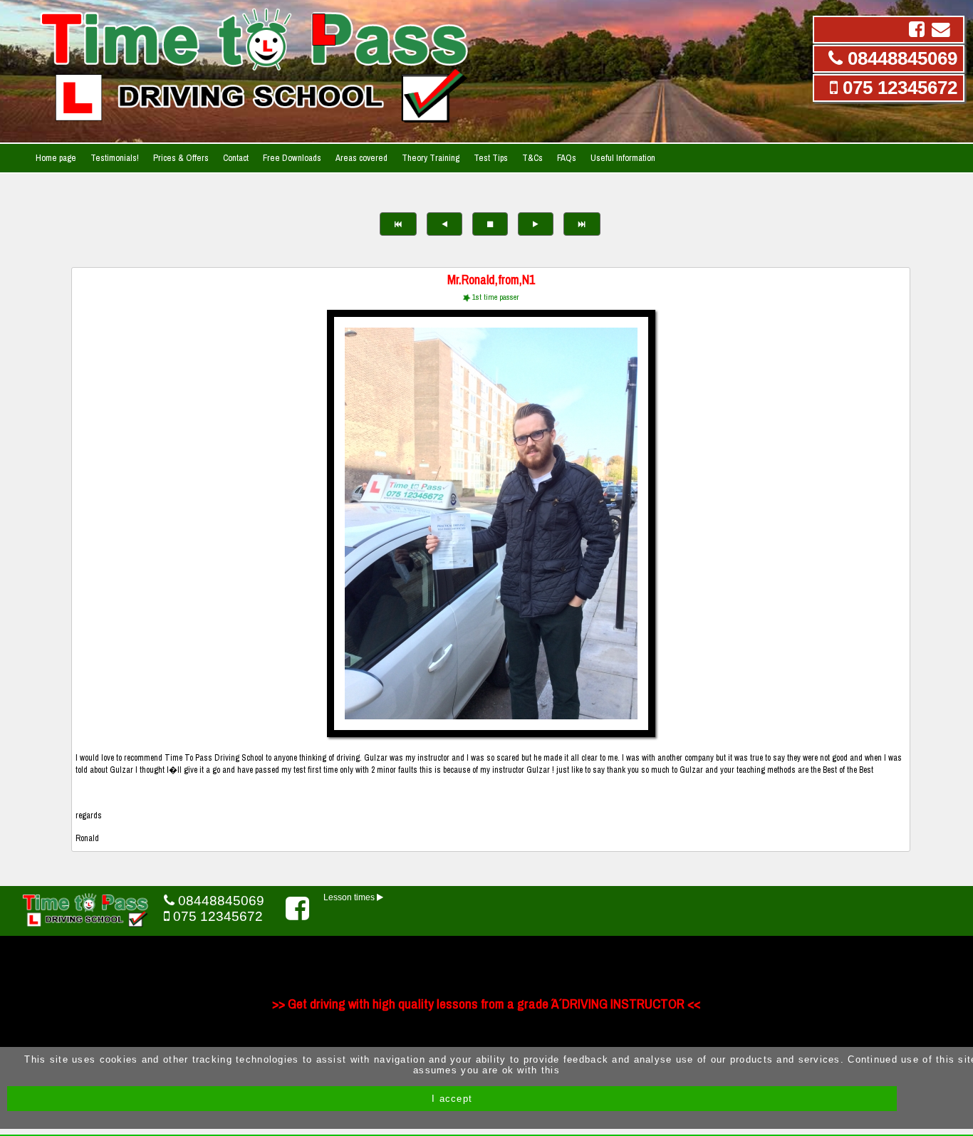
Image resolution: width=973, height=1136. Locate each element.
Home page (56, 158)
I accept (452, 1098)
